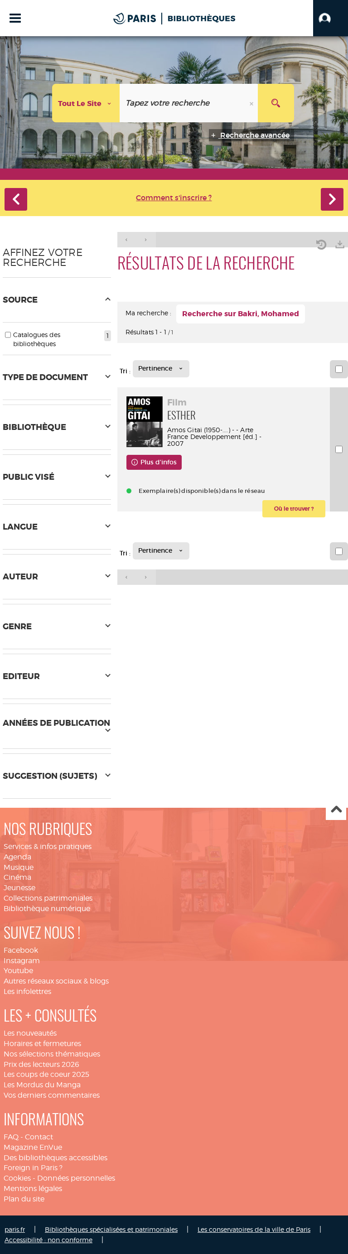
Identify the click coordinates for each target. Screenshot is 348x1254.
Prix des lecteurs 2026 (41, 1064)
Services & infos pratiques (48, 846)
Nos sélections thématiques (52, 1054)
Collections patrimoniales (48, 898)
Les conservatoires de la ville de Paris (254, 1229)
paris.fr (15, 1229)
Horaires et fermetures (42, 1043)
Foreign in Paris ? (33, 1167)
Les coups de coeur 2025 (46, 1074)
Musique (19, 867)
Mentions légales (33, 1188)
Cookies (17, 1178)
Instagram (22, 960)
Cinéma (17, 877)
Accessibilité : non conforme (48, 1240)
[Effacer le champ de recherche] (252, 103)
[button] (330, 18)
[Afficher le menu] (15, 18)
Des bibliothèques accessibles (55, 1157)
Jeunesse (19, 887)
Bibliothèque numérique (47, 908)
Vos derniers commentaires (52, 1095)
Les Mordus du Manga (42, 1084)
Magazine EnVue (33, 1147)
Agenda (17, 857)
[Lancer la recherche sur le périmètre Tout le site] (276, 103)
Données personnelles (76, 1178)
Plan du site (24, 1199)
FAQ (11, 1137)
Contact (39, 1137)
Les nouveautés (30, 1033)
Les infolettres (27, 991)
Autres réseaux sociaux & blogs (56, 981)
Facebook (21, 950)
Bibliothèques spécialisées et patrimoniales (111, 1229)
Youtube (18, 970)
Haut (336, 810)
